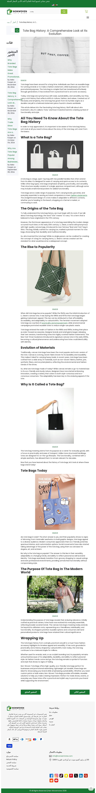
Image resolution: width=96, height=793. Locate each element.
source (23, 80)
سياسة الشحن (11, 762)
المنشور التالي (79, 692)
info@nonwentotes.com (62, 756)
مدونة (51, 721)
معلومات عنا (53, 712)
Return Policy (11, 759)
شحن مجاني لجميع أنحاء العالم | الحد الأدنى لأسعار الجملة (28, 1)
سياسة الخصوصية (12, 769)
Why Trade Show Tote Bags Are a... (12, 126)
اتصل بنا (52, 725)
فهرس (51, 718)
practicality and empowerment (54, 323)
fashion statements (79, 195)
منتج (50, 715)
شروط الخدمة (11, 765)
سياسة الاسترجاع (12, 756)
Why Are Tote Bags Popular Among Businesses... (13, 155)
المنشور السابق (31, 692)
